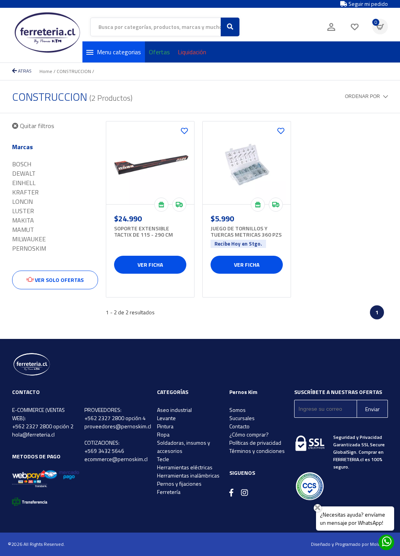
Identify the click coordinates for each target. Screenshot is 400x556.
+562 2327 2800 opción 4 (115, 418)
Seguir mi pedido (367, 4)
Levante (166, 418)
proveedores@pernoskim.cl (117, 426)
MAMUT (23, 229)
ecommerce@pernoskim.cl (116, 459)
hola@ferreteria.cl (33, 434)
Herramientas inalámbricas (188, 475)
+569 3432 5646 (104, 451)
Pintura (165, 426)
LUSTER (23, 211)
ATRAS (24, 71)
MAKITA (23, 220)
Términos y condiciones (257, 451)
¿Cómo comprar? (249, 434)
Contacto (239, 426)
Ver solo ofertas (59, 280)
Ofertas (159, 52)
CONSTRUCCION (74, 71)
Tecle (163, 459)
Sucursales (242, 418)
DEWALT (24, 173)
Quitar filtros (36, 125)
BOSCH (21, 164)
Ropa (163, 434)
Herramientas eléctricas (184, 467)
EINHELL (24, 182)
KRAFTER (25, 192)
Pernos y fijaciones (179, 483)
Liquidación (192, 52)
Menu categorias (119, 52)
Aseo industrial (174, 410)
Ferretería (168, 492)
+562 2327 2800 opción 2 (42, 426)
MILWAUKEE (29, 239)
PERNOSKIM (29, 248)
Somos (237, 410)
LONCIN (22, 201)
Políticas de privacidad (255, 442)
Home (45, 71)
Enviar (372, 409)
